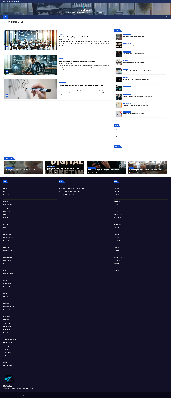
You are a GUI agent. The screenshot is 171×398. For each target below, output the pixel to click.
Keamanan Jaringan (8, 257)
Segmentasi (6, 332)
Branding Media (7, 208)
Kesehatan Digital (7, 267)
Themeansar (26, 395)
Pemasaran (6, 303)
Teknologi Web (7, 352)
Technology (6, 346)
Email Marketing (7, 234)
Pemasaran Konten (8, 313)
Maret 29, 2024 (63, 39)
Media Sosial (6, 286)
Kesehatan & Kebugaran (9, 263)
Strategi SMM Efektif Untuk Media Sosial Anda (133, 113)
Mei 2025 (116, 194)
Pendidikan (126, 60)
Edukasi (5, 227)
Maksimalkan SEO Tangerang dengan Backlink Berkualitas (77, 61)
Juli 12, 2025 (133, 172)
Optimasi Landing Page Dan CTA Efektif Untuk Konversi (136, 45)
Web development (7, 365)
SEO (4, 336)
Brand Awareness (7, 204)
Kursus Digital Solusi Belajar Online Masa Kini (133, 62)
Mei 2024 (116, 234)
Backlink (61, 34)
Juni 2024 (116, 231)
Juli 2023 (116, 263)
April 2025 (116, 198)
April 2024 (116, 237)
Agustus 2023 (117, 260)
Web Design (6, 362)
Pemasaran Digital (7, 309)
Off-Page (5, 293)
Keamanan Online (7, 260)
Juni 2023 (116, 267)
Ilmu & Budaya (6, 240)
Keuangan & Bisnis (127, 34)
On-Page (5, 296)
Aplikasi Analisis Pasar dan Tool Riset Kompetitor (134, 88)
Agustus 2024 (117, 224)
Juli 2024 (116, 227)
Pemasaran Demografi (8, 306)
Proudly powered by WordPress (9, 395)
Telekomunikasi (7, 355)
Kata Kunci (6, 247)
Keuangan (5, 270)
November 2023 (118, 254)
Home (10, 17)
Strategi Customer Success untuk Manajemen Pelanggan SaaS (137, 96)
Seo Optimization (7, 342)
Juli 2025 (116, 188)
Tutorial (5, 359)
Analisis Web (6, 185)
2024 (117, 136)
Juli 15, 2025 (92, 172)
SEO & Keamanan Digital (9, 339)
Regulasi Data (6, 329)
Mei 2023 (116, 270)
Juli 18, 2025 (51, 172)
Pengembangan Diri (8, 323)
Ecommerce (6, 224)
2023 (117, 140)
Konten (5, 277)
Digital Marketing (62, 82)
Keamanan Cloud (7, 250)
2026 (117, 129)
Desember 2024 (118, 211)
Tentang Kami (164, 395)
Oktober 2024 (117, 217)
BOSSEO (85, 10)
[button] (166, 17)
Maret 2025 (117, 201)
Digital (4, 214)
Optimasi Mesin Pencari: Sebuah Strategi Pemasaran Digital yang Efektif (81, 85)
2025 (117, 133)
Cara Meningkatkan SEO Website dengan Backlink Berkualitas (137, 70)
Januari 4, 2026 (11, 172)
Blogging (5, 201)
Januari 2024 (117, 247)
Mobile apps (6, 290)
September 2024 (118, 221)
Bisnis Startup (6, 198)
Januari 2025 (117, 208)
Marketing (5, 280)
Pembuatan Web (7, 316)
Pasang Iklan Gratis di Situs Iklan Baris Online (133, 36)
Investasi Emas (7, 244)
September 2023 (118, 257)
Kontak (30, 17)
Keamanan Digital (7, 254)
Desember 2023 (118, 250)
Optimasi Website (7, 300)
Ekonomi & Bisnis (7, 231)
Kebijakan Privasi (20, 17)
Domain (5, 221)
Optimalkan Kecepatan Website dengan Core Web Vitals (136, 79)
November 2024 (118, 214)
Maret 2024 (117, 240)
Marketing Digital (7, 283)
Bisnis (4, 191)
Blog (148, 395)
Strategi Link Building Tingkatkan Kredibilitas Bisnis (75, 37)
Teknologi (126, 77)
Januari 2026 (117, 185)
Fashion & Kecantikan (8, 237)
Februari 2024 (117, 244)
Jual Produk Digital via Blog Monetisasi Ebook (133, 53)
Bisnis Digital (6, 194)
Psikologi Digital (7, 326)
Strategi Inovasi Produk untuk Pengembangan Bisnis (135, 105)
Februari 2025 (117, 204)
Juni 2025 (116, 191)
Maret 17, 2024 (63, 63)
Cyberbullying (6, 211)
